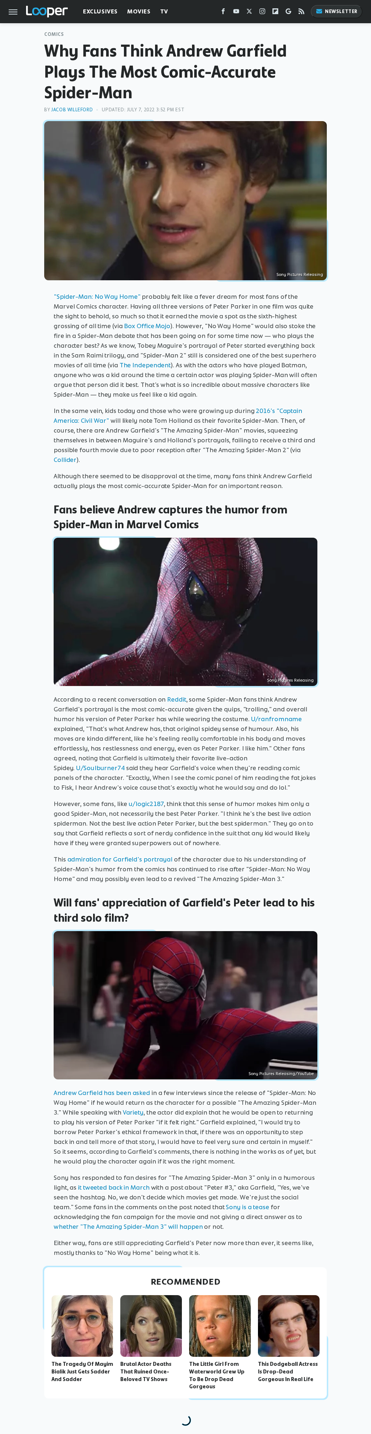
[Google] (288, 13)
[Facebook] (223, 13)
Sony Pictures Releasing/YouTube (281, 1073)
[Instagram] (262, 13)
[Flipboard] (275, 13)
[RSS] (301, 13)
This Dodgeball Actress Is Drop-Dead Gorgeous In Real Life (288, 1371)
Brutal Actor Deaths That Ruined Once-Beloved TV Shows (145, 1371)
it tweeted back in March (114, 1187)
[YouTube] (236, 13)
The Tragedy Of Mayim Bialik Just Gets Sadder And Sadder (82, 1371)
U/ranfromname (276, 719)
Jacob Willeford (72, 110)
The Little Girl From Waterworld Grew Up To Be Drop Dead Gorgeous (217, 1375)
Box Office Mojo (147, 326)
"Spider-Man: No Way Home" (97, 296)
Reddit (176, 699)
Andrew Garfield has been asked (102, 1092)
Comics (54, 34)
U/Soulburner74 (100, 768)
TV (164, 11)
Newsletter (341, 11)
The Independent (145, 365)
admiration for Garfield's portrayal (120, 859)
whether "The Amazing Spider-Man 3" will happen (128, 1226)
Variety (133, 1112)
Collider (65, 459)
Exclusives (100, 11)
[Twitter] (249, 13)
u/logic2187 (146, 803)
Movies (139, 11)
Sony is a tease (247, 1207)
